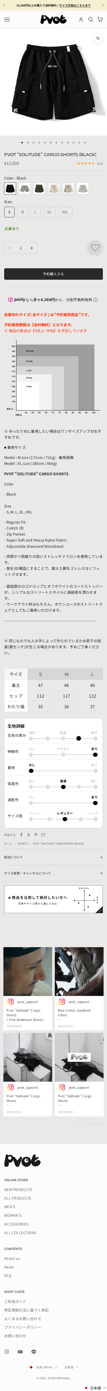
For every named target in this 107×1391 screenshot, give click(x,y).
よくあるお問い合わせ (22, 1318)
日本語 (69, 1367)
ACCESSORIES (16, 1224)
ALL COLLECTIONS (20, 1232)
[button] (95, 1388)
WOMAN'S (12, 1215)
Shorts (23, 843)
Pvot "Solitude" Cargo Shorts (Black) (58, 843)
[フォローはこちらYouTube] (20, 1351)
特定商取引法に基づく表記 (26, 1310)
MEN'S (9, 1206)
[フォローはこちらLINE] (33, 1351)
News (9, 1266)
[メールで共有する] (43, 835)
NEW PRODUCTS (18, 1189)
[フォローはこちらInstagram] (6, 1351)
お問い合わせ (15, 1335)
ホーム (8, 843)
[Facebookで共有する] (21, 835)
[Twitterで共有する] (28, 835)
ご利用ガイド (15, 1301)
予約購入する (53, 273)
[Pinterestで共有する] (36, 835)
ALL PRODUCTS (17, 1198)
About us (12, 1258)
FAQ (7, 1275)
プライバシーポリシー (22, 1327)
